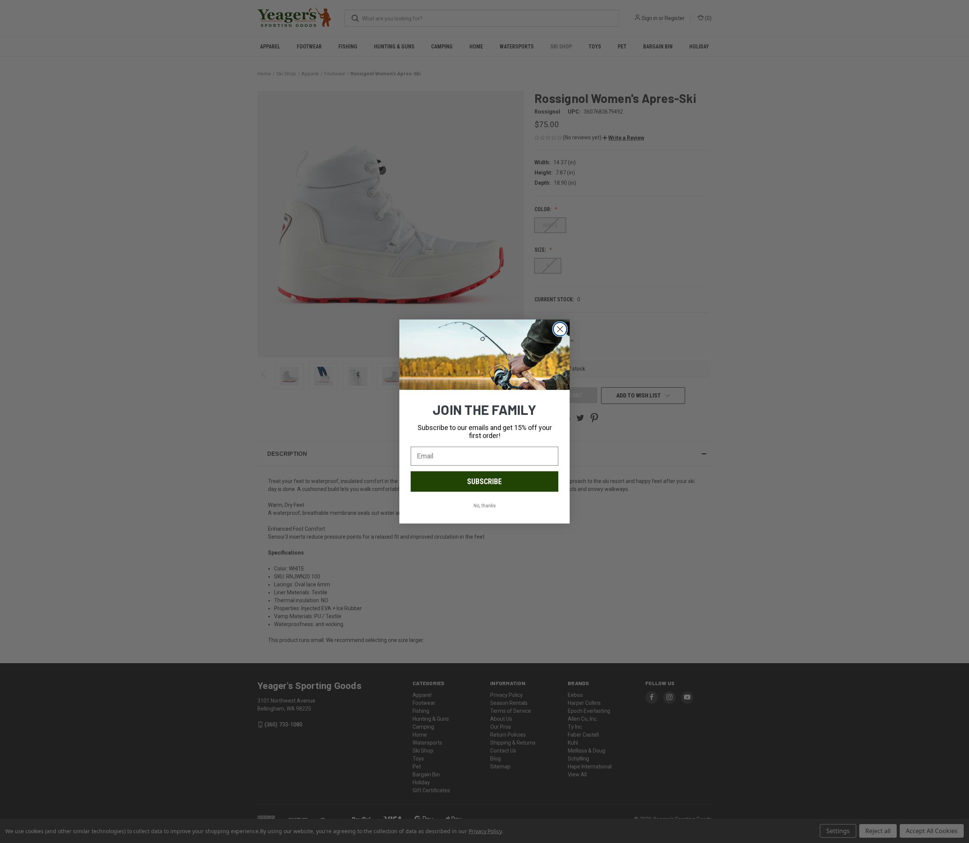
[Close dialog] (560, 329)
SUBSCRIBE (484, 481)
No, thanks (485, 505)
